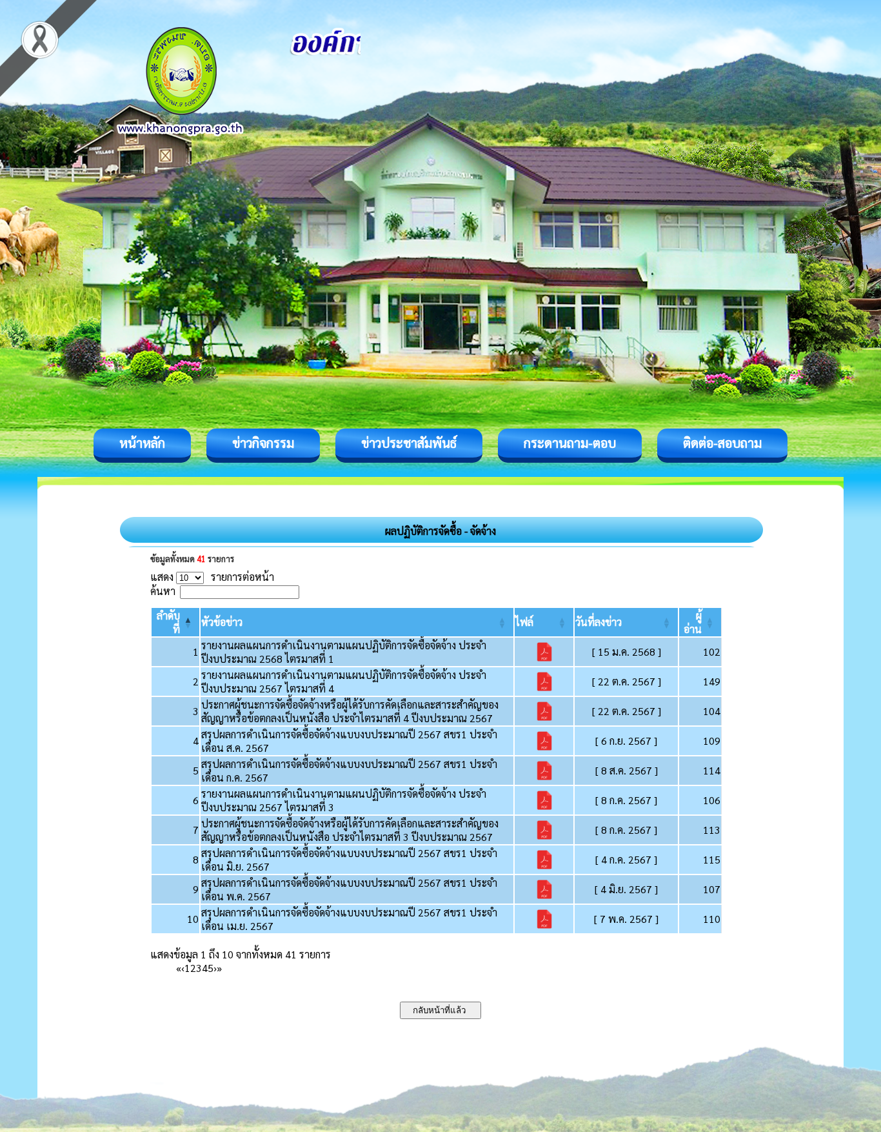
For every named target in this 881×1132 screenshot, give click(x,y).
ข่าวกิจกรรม (263, 442)
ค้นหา (162, 591)
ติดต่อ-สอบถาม (722, 442)
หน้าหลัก (142, 442)
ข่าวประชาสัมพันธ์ (409, 442)
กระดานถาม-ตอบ (570, 442)
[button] (222, 622)
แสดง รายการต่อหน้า (212, 576)
